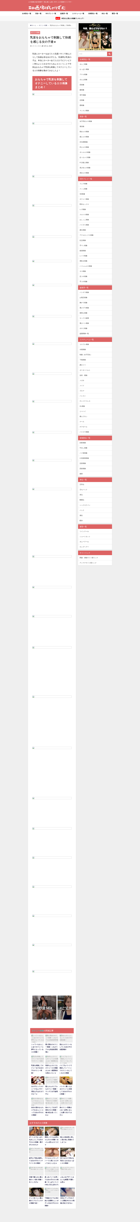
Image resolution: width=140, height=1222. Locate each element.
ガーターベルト (85, 370)
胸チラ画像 (83, 302)
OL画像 (82, 406)
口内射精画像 (84, 458)
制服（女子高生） (86, 354)
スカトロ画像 (84, 214)
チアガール (83, 427)
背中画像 (83, 95)
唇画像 (82, 105)
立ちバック (83, 489)
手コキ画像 (83, 281)
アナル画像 (83, 74)
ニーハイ (83, 411)
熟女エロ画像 (84, 131)
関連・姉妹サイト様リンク (89, 557)
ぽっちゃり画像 (85, 157)
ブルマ (82, 390)
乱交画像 (83, 240)
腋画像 (82, 90)
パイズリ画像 (84, 225)
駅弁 (81, 520)
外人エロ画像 (84, 147)
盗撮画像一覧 (84, 333)
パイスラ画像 (84, 432)
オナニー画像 (35, 32)
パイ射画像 (83, 453)
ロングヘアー (84, 547)
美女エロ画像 (84, 173)
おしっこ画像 (84, 220)
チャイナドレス (85, 401)
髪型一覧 (115, 13)
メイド (82, 385)
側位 (81, 515)
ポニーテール (84, 541)
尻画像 (82, 85)
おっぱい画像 (84, 69)
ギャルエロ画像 (85, 152)
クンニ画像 (83, 189)
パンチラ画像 (84, 292)
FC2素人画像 (84, 162)
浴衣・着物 (83, 375)
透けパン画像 (84, 323)
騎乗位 (82, 500)
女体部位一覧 (26, 13)
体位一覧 (105, 13)
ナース (82, 421)
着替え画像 (83, 313)
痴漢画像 (83, 250)
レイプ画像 (83, 256)
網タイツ (83, 365)
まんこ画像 (83, 64)
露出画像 (83, 230)
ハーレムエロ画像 (86, 266)
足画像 (82, 100)
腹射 (81, 473)
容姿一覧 (38, 13)
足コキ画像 (83, 276)
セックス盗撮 (84, 318)
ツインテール (84, 531)
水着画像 (83, 349)
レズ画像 (83, 209)
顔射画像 (83, 442)
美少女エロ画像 (85, 167)
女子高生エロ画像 (86, 121)
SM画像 (82, 194)
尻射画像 (83, 468)
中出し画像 (83, 448)
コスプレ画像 (84, 344)
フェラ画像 (83, 183)
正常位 (82, 484)
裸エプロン (83, 416)
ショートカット (85, 536)
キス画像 (83, 271)
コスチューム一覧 (78, 13)
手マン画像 (83, 245)
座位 (81, 495)
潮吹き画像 (83, 261)
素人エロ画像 (84, 137)
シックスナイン (85, 505)
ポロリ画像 (83, 328)
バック (82, 510)
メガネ (82, 380)
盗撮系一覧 (64, 13)
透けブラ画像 (84, 308)
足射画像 (83, 463)
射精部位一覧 (93, 13)
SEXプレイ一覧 (51, 13)
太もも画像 (83, 79)
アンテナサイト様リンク (88, 563)
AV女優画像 (84, 142)
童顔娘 (82, 126)
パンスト (83, 396)
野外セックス (84, 204)
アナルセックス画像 (86, 235)
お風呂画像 (83, 297)
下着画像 (83, 360)
